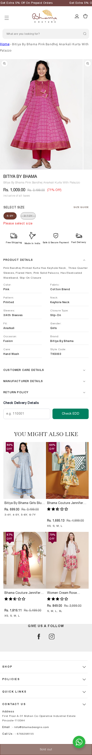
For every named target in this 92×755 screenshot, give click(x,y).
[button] (6, 12)
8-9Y (10, 215)
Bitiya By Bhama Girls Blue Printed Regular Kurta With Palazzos (24, 503)
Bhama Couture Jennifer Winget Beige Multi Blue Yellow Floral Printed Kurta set (66, 503)
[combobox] (45, 34)
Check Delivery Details (21, 403)
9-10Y (28, 215)
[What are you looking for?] (85, 34)
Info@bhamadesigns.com (31, 727)
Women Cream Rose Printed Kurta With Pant (64, 593)
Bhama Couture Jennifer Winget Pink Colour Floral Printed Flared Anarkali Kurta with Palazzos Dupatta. (22, 593)
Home (4, 44)
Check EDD (70, 413)
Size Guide (81, 207)
